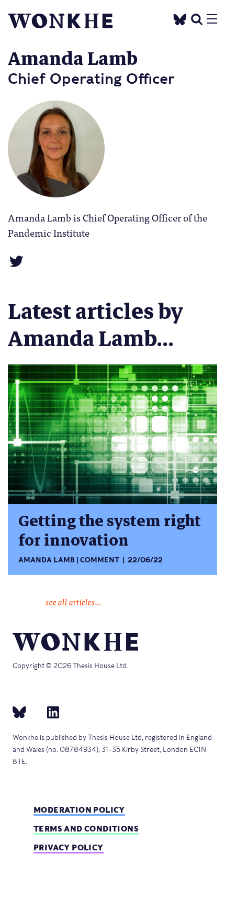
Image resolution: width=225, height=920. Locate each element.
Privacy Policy (68, 847)
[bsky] (26, 711)
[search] (197, 18)
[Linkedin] (49, 711)
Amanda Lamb (46, 560)
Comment (99, 560)
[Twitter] (180, 18)
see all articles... (74, 601)
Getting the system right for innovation (109, 530)
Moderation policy (79, 809)
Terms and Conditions (86, 828)
